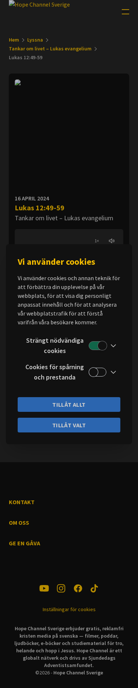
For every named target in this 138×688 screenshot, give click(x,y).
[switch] (97, 345)
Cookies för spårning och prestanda (54, 372)
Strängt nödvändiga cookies (55, 345)
